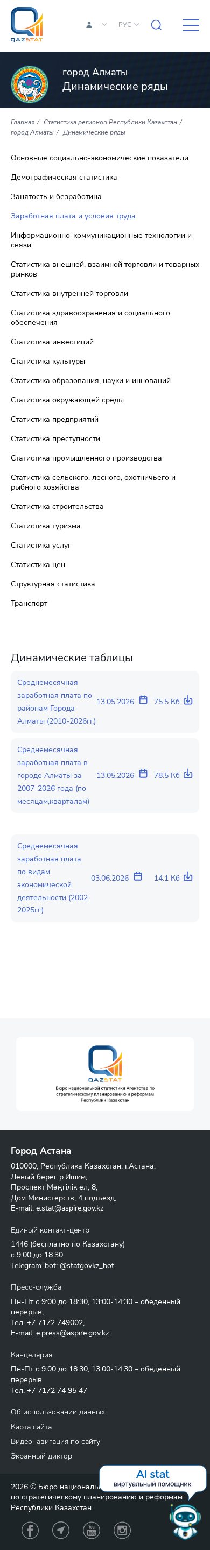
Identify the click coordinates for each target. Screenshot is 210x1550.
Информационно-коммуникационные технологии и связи (101, 240)
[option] (105, 1074)
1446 (19, 1244)
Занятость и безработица (56, 197)
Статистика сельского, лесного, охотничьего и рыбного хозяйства (93, 482)
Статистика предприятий (55, 419)
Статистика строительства (57, 507)
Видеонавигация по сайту (55, 1441)
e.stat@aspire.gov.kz (69, 1208)
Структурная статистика (53, 584)
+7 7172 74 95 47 (57, 1390)
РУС (124, 24)
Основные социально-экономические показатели (99, 158)
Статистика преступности (55, 439)
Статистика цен (38, 565)
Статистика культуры (48, 361)
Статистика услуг (41, 545)
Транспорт (29, 603)
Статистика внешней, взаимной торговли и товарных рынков (105, 269)
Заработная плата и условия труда (73, 216)
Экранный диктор (41, 1456)
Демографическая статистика (64, 177)
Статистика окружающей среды (67, 400)
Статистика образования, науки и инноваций (91, 381)
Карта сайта (31, 1427)
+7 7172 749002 (55, 1323)
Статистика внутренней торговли (69, 294)
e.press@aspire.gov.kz (72, 1333)
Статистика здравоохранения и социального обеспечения (90, 318)
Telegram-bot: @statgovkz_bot (62, 1266)
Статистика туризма (46, 526)
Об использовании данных (58, 1412)
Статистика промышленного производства (86, 458)
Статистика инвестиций (52, 342)
